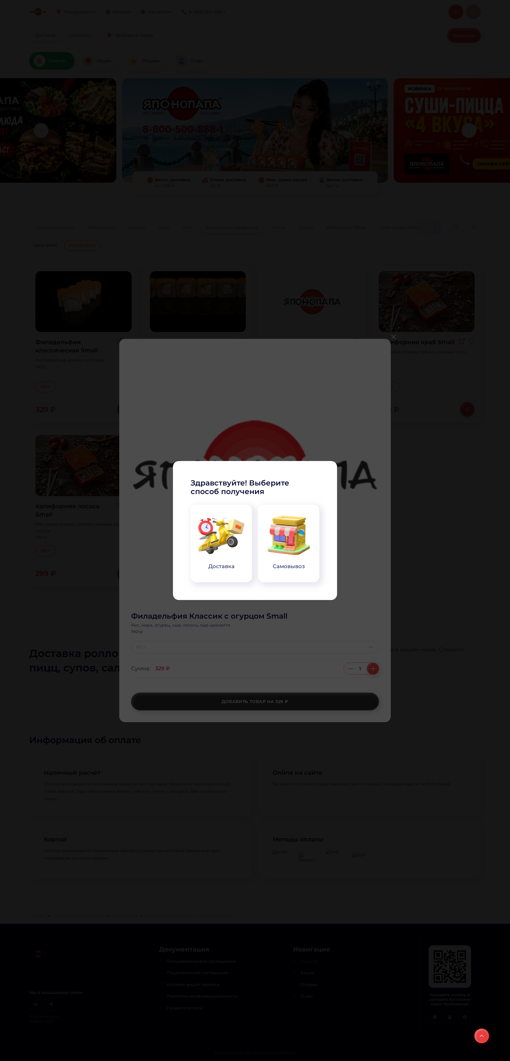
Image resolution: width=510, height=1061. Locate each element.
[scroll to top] (481, 1036)
